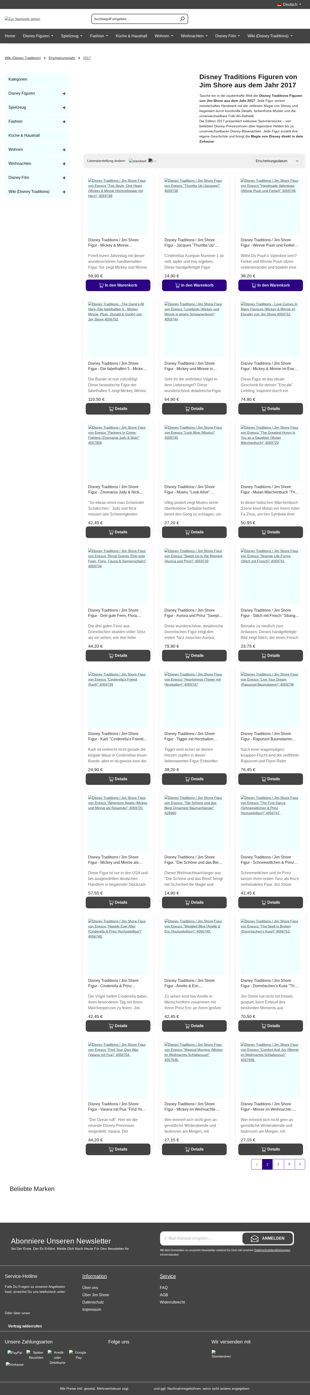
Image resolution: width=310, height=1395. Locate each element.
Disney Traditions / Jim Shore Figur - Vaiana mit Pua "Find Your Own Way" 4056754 (117, 1107)
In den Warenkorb (121, 285)
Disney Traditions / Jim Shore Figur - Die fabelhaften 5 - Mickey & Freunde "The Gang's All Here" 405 (116, 366)
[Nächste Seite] (300, 1164)
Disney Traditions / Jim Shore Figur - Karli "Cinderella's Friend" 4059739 (116, 737)
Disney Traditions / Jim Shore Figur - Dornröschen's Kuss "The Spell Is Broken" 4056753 (269, 983)
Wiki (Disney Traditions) (28, 192)
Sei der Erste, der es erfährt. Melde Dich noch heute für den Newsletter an (70, 1249)
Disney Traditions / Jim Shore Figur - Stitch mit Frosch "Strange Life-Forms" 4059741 (269, 613)
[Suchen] (182, 19)
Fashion (15, 121)
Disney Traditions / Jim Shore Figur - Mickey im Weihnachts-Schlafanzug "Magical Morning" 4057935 (191, 1107)
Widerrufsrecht (172, 1302)
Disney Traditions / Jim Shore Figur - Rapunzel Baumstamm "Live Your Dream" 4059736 (266, 737)
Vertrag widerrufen (25, 1326)
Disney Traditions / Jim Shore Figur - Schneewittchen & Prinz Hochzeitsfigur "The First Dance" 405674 (269, 860)
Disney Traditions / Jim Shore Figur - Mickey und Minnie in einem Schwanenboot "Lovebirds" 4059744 (193, 366)
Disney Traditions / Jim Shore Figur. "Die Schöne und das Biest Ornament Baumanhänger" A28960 (192, 860)
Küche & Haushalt (24, 135)
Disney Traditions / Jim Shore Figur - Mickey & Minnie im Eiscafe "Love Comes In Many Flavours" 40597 (270, 366)
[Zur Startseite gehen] (29, 19)
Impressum (91, 1309)
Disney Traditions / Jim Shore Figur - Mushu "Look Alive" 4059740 (189, 490)
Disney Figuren (21, 93)
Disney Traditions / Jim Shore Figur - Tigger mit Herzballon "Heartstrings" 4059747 (189, 737)
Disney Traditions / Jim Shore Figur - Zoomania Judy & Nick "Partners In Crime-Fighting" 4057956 (113, 490)
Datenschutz (93, 1302)
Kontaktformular (43, 1313)
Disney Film (18, 177)
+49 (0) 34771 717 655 (27, 1301)
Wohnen (15, 149)
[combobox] (134, 19)
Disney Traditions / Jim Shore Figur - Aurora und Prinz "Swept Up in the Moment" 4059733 (191, 613)
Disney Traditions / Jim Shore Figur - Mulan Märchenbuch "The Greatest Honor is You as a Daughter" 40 (269, 490)
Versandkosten (141, 1388)
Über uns (90, 1288)
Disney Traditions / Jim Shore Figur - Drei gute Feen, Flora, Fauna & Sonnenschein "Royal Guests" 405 (114, 613)
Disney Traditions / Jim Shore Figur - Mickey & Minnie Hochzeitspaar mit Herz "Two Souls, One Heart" (113, 243)
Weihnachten (19, 163)
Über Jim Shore (95, 1295)
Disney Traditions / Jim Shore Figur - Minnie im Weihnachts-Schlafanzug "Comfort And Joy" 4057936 (267, 1107)
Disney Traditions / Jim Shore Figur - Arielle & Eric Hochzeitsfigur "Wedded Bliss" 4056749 (190, 983)
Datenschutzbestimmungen (272, 1250)
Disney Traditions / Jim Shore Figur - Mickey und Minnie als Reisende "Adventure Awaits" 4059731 (113, 860)
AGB (164, 1295)
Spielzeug (17, 107)
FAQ (164, 1288)
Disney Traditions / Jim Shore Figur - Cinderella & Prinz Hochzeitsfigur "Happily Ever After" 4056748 (118, 983)
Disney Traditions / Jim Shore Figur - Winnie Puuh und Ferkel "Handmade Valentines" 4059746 (269, 243)
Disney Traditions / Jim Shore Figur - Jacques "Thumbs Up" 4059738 (189, 243)
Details (121, 409)
